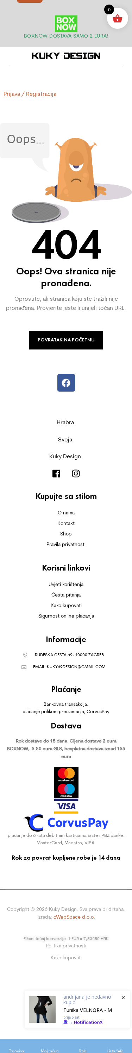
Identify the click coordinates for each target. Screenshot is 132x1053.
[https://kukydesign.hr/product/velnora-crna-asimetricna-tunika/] (77, 1009)
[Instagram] (75, 473)
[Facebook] (66, 383)
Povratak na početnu (66, 340)
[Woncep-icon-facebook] (56, 473)
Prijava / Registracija (30, 93)
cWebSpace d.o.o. (74, 917)
